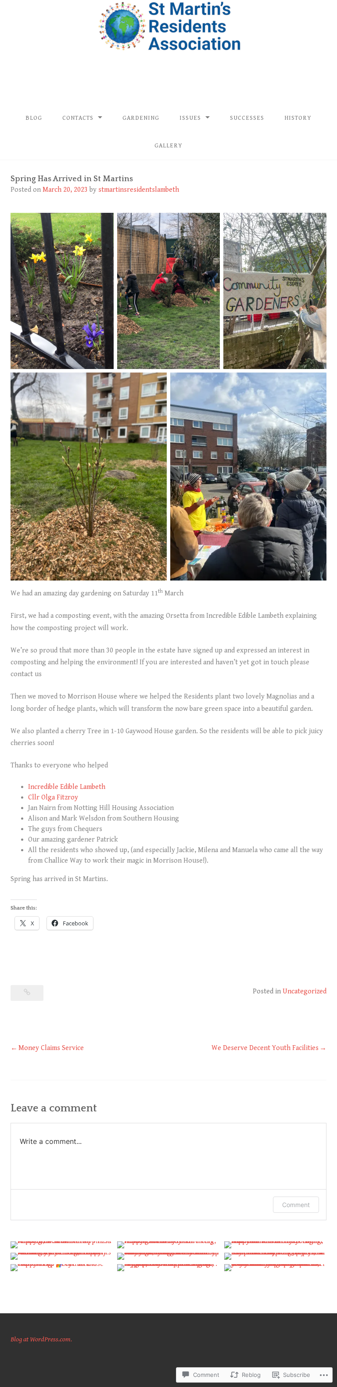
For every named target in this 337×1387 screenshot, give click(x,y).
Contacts (77, 118)
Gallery (168, 145)
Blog (33, 118)
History (298, 118)
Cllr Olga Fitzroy (53, 797)
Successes (247, 118)
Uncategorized (304, 991)
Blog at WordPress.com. (41, 1339)
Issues (190, 118)
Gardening (140, 118)
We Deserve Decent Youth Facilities (265, 1048)
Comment (296, 1204)
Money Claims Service (51, 1048)
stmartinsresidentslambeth (138, 190)
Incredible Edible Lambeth (66, 787)
